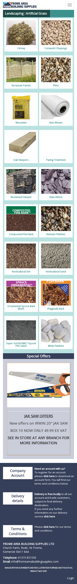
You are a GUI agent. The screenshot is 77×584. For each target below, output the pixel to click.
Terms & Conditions (18, 531)
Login (70, 578)
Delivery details (17, 498)
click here (49, 476)
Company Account (18, 473)
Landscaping (14, 13)
